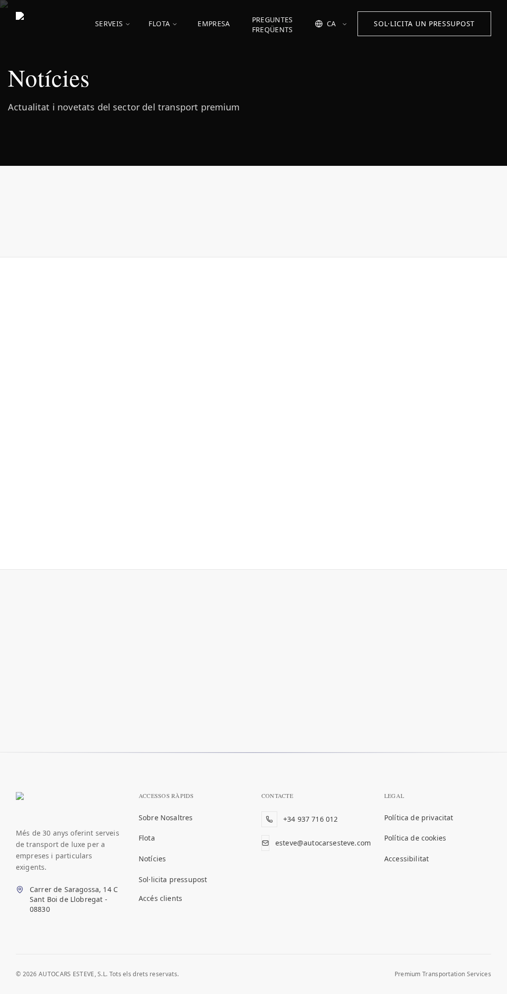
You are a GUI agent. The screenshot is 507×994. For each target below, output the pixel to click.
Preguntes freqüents (272, 24)
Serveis (109, 23)
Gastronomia (366, 214)
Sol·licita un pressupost (424, 23)
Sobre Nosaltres (166, 817)
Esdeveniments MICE (241, 214)
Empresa (214, 23)
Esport (310, 214)
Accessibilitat (406, 858)
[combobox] (331, 24)
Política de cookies (415, 838)
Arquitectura (114, 214)
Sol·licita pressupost (173, 879)
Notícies (152, 858)
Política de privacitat (419, 817)
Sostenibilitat (432, 214)
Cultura (170, 214)
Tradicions (200, 239)
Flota (159, 23)
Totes (61, 214)
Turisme (310, 239)
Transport (257, 239)
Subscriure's (329, 715)
